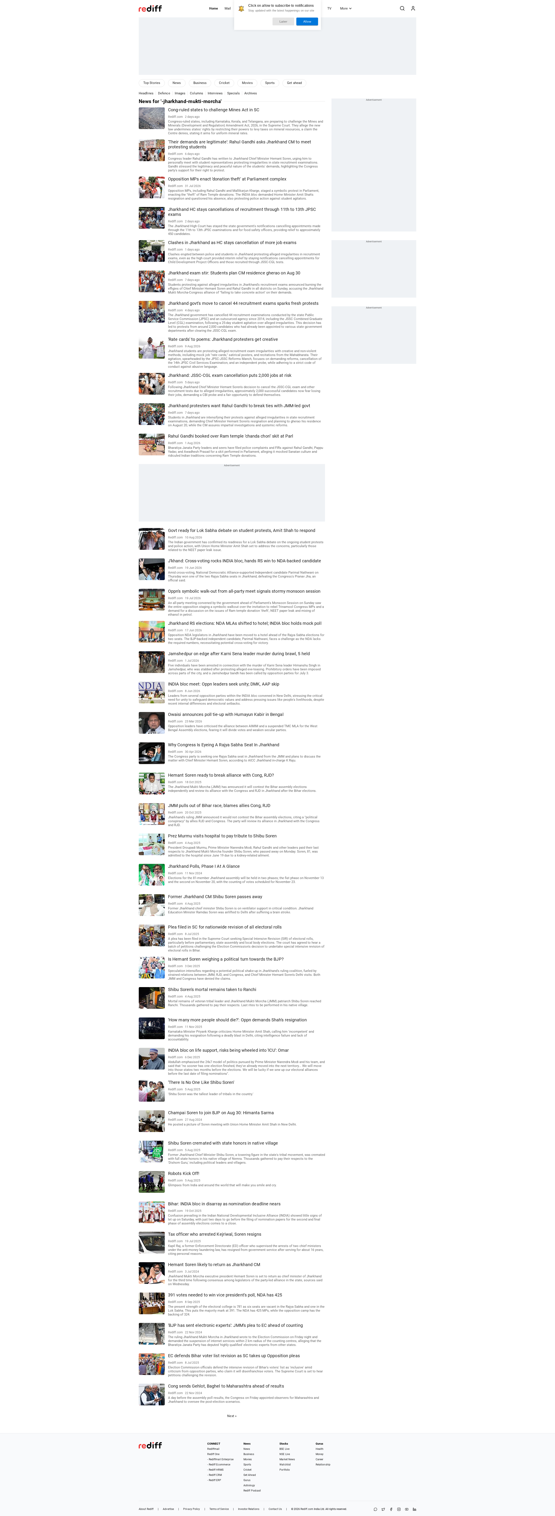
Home (213, 8)
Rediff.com (306, 1509)
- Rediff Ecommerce (218, 1464)
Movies (247, 83)
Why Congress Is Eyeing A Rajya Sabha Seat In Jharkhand (223, 744)
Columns (196, 93)
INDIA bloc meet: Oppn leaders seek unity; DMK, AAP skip (223, 684)
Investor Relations (248, 1509)
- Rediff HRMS (215, 1469)
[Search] (402, 8)
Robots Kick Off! (183, 1173)
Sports (270, 83)
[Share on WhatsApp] (375, 1510)
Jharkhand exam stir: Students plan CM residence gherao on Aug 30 (234, 273)
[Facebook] (391, 1510)
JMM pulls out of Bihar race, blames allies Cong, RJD (219, 805)
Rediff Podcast (252, 1490)
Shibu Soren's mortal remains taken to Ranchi (212, 989)
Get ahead (294, 83)
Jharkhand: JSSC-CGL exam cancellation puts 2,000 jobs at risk (229, 375)
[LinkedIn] (414, 1510)
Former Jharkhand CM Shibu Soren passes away (215, 896)
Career (319, 1459)
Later (283, 21)
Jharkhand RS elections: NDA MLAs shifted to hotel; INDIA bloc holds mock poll (245, 623)
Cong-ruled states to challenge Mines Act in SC (214, 109)
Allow (307, 21)
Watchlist (285, 1464)
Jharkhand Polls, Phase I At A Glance (204, 866)
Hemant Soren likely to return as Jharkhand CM (214, 1264)
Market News (287, 1459)
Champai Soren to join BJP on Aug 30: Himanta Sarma (221, 1112)
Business (200, 83)
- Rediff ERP (214, 1480)
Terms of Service (219, 1509)
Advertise (168, 1509)
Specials (233, 93)
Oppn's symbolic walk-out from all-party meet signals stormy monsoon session (244, 591)
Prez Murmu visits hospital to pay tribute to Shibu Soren (222, 835)
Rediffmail (213, 1448)
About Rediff (146, 1509)
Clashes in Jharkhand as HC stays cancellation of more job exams (232, 242)
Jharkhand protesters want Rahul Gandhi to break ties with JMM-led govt (239, 405)
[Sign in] (413, 8)
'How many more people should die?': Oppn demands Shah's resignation (237, 1019)
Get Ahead (249, 1475)
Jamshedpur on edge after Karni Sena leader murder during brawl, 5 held (239, 653)
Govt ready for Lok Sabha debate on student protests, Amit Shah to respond (241, 530)
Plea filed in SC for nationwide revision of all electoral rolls (225, 927)
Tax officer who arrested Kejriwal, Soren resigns (214, 1234)
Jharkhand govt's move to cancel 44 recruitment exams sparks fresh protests (243, 303)
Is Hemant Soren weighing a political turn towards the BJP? (226, 959)
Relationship (323, 1464)
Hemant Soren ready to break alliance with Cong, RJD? (221, 775)
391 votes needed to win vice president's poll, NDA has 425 (225, 1295)
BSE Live (284, 1448)
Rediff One (213, 1454)
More (344, 8)
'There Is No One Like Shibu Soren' (201, 1082)
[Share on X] (383, 1510)
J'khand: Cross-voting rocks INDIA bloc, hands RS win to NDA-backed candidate (244, 560)
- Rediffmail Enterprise (220, 1459)
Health (320, 1448)
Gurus (247, 1480)
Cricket (224, 83)
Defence (164, 93)
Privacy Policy (191, 1509)
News (177, 83)
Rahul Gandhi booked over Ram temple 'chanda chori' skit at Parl (230, 436)
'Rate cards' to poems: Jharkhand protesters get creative (223, 339)
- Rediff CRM (214, 1475)
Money (320, 1454)
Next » (232, 1416)
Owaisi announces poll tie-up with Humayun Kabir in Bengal (226, 714)
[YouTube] (406, 1510)
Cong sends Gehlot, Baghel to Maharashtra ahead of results (226, 1386)
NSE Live (284, 1454)
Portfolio (284, 1469)
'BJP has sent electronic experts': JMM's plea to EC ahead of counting (235, 1325)
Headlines (146, 93)
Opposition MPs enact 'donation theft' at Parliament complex (227, 179)
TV (329, 8)
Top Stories (151, 83)
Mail (228, 8)
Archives (250, 93)
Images (180, 93)
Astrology (249, 1485)
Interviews (215, 93)
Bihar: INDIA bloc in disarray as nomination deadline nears (224, 1203)
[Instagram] (399, 1510)
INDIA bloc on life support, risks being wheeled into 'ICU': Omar (228, 1050)
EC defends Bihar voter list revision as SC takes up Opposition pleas (234, 1355)
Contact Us (275, 1509)
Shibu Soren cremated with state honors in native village (223, 1143)
